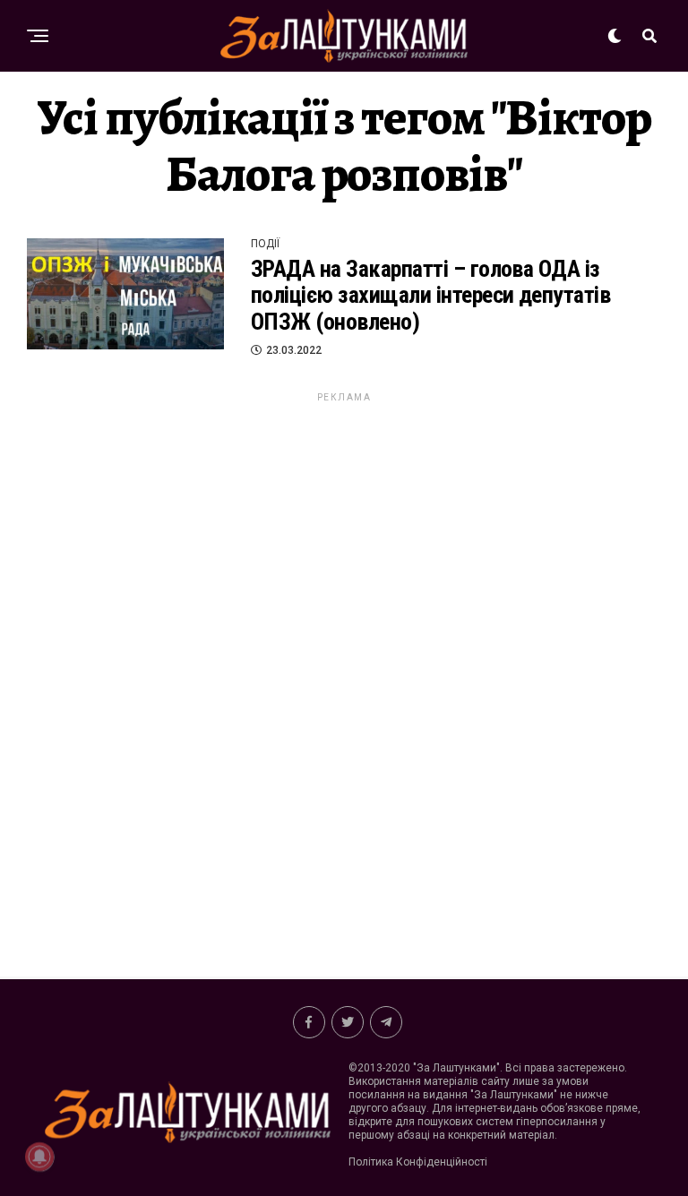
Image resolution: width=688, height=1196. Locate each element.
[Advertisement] (344, 673)
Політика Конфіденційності (417, 1162)
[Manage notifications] (39, 1156)
